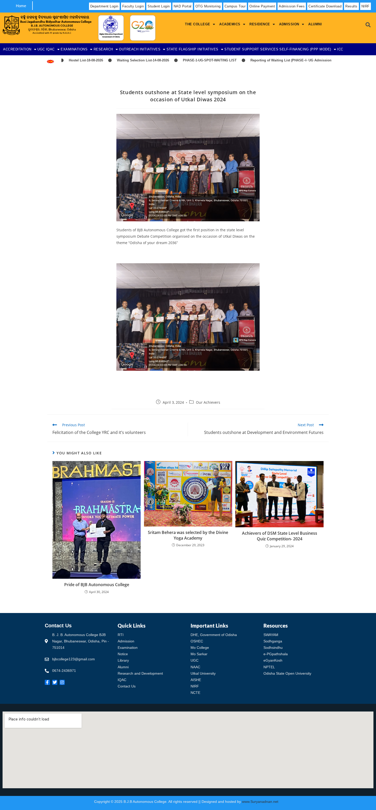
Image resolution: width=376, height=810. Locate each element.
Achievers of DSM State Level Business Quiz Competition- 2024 (279, 536)
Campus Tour (235, 6)
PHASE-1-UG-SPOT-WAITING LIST (186, 60)
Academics (229, 24)
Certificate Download (324, 6)
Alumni (315, 24)
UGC (41, 49)
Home (21, 6)
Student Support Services (251, 49)
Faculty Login (133, 6)
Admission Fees (292, 6)
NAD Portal (183, 6)
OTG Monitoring (208, 6)
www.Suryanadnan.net (260, 802)
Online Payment (262, 6)
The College (197, 24)
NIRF (365, 6)
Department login (104, 6)
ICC (340, 49)
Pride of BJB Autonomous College (96, 584)
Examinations (74, 49)
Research (103, 49)
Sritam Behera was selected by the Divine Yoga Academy (188, 535)
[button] (200, 24)
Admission (289, 24)
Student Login (159, 6)
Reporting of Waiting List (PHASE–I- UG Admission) (268, 60)
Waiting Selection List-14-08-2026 (120, 60)
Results (351, 6)
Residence (259, 24)
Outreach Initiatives (139, 49)
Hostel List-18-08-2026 (63, 60)
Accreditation (17, 49)
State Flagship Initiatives (192, 49)
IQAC (50, 49)
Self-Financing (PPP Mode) (305, 49)
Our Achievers (208, 402)
